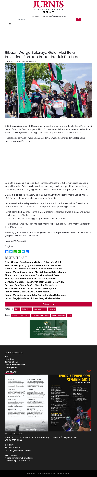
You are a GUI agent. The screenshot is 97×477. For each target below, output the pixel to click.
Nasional (52, 309)
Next (90, 371)
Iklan (7, 356)
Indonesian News (40, 309)
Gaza (47, 315)
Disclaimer (9, 359)
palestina (61, 315)
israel (54, 315)
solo (69, 315)
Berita (17, 309)
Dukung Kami (48, 304)
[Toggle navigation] (9, 24)
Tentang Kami (11, 362)
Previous (87, 371)
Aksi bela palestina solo (20, 315)
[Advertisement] (48, 38)
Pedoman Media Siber (15, 364)
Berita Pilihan (26, 309)
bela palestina (37, 315)
